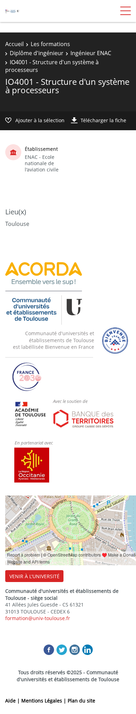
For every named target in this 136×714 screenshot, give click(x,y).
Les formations (50, 44)
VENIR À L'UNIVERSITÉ (34, 576)
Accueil (14, 44)
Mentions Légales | (44, 700)
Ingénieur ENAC (90, 53)
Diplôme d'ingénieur (36, 53)
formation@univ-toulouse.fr (37, 618)
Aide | (13, 700)
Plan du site (81, 700)
